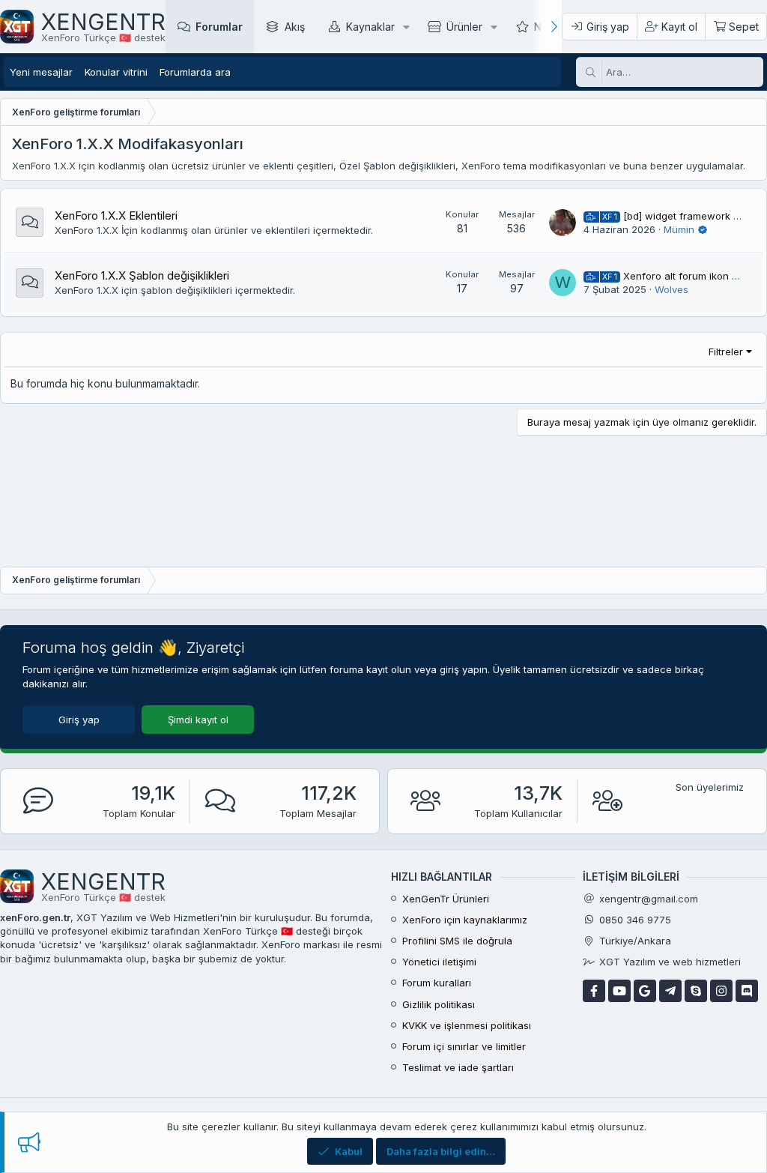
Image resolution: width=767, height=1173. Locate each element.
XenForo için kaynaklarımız (464, 920)
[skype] (696, 991)
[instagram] (721, 991)
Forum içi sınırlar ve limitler (464, 1046)
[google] (645, 991)
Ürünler (464, 26)
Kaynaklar (370, 26)
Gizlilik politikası (438, 1004)
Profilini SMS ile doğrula (457, 941)
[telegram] (670, 991)
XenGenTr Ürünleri (445, 899)
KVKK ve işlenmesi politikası (466, 1025)
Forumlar (219, 26)
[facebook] (594, 991)
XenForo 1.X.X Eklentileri (116, 215)
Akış (295, 26)
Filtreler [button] (726, 352)
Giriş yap (79, 720)
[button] (406, 26)
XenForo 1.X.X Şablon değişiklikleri (142, 275)
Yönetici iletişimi (439, 962)
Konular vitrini (116, 72)
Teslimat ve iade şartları (458, 1067)
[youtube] (619, 991)
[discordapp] (747, 991)
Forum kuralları (436, 983)
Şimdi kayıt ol (198, 720)
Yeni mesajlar (41, 72)
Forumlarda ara (195, 72)
